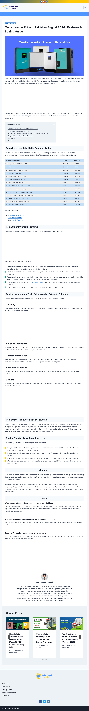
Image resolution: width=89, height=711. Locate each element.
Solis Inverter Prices (15, 218)
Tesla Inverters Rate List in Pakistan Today (23, 129)
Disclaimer (5, 695)
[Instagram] (46, 1)
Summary (11, 138)
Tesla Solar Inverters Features (18, 131)
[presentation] (17, 623)
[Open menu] (85, 7)
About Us (5, 684)
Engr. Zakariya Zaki (16, 650)
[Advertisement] (44, 99)
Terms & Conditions (9, 693)
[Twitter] (44, 701)
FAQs (10, 140)
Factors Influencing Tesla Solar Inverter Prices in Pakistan (28, 133)
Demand (10, 379)
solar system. (20, 116)
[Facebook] (41, 1)
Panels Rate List (17, 220)
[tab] (42, 659)
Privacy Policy (7, 690)
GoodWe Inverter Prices (16, 215)
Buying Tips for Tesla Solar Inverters (20, 136)
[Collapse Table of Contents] (54, 124)
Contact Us (6, 687)
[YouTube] (44, 1)
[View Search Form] (85, 13)
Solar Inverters (10, 23)
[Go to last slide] (9, 637)
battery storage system (37, 282)
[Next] (80, 637)
